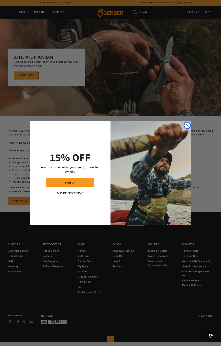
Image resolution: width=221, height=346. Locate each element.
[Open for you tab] (211, 336)
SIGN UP (70, 183)
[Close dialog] (187, 125)
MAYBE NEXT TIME (70, 193)
